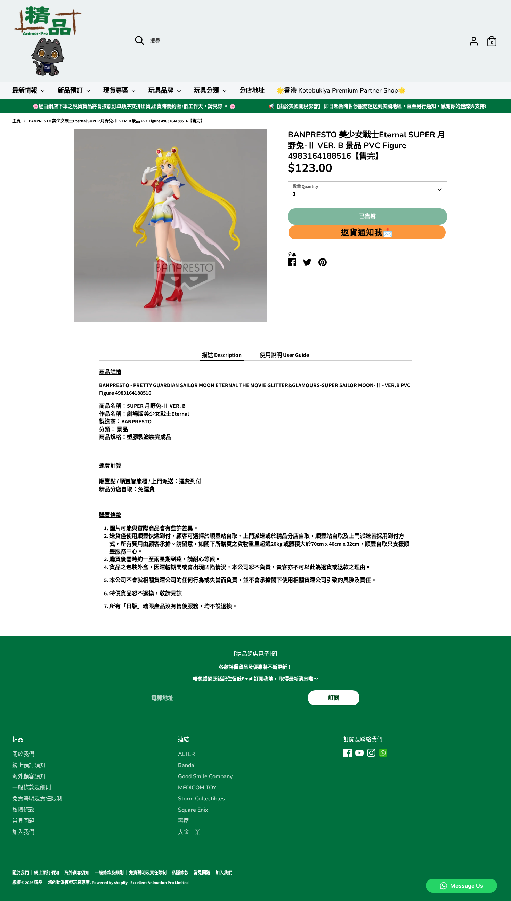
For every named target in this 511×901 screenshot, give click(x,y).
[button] (367, 232)
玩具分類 (207, 90)
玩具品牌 (161, 90)
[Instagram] (371, 753)
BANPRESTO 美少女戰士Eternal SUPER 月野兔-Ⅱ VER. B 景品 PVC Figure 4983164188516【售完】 (117, 120)
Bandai (187, 765)
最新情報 (25, 90)
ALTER (186, 754)
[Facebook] (347, 753)
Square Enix (193, 810)
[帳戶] (474, 41)
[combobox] (367, 189)
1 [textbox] (294, 193)
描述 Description (222, 355)
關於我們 (23, 754)
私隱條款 (23, 810)
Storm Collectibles (201, 799)
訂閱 (333, 697)
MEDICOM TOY (197, 787)
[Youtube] (359, 753)
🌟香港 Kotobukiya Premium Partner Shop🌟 (341, 90)
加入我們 (23, 832)
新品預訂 (71, 90)
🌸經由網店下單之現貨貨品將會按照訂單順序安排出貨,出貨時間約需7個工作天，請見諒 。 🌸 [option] (134, 106)
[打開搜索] (139, 40)
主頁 (16, 120)
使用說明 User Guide (284, 355)
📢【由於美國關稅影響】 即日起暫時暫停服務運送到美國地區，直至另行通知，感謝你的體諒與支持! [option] (377, 106)
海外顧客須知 (29, 776)
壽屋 (183, 821)
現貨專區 (116, 90)
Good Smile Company (205, 776)
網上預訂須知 (29, 765)
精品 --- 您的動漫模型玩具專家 (62, 882)
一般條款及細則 (31, 787)
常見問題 (23, 821)
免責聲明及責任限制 (37, 799)
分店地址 (252, 90)
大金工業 (189, 832)
